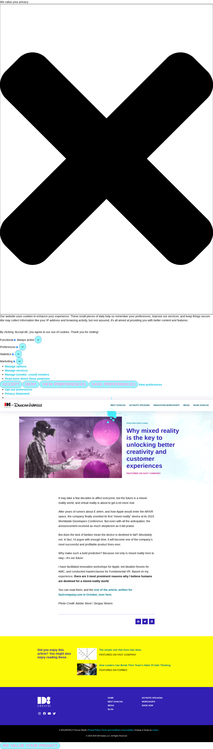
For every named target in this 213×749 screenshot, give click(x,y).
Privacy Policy (94, 730)
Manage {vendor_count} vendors (27, 374)
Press (139, 423)
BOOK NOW (147, 705)
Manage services (16, 370)
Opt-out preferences (18, 389)
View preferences (64, 384)
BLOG (110, 709)
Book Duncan (201, 405)
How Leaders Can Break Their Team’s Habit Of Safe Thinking (134, 665)
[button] (106, 159)
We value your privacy (30, 745)
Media (186, 405)
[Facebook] (44, 713)
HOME (111, 698)
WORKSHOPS (148, 702)
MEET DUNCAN (115, 702)
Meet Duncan (118, 405)
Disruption (131, 423)
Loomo (155, 730)
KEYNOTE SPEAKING (152, 698)
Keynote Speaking (139, 405)
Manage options (16, 366)
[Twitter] (54, 713)
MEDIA (111, 705)
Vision (145, 423)
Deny (31, 384)
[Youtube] (49, 713)
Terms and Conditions (111, 730)
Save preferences (113, 384)
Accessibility (127, 730)
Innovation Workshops (167, 405)
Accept (11, 384)
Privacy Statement (17, 393)
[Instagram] (39, 713)
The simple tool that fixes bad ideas (120, 650)
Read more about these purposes (27, 378)
